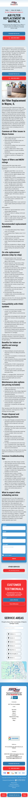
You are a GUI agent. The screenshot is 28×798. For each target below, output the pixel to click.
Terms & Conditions (14, 784)
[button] (25, 795)
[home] (14, 3)
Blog (14, 720)
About (14, 713)
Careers (14, 718)
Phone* (5, 538)
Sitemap (14, 787)
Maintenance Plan (14, 716)
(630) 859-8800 (14, 755)
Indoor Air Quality (15, 10)
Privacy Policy (14, 782)
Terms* (10, 555)
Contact (14, 715)
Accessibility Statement (14, 786)
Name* (5, 525)
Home (6, 10)
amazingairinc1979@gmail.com (14, 756)
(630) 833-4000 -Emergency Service (14, 754)
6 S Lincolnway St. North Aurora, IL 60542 (14, 747)
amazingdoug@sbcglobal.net (14, 758)
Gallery (14, 711)
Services (14, 709)
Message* (5, 544)
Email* (4, 531)
